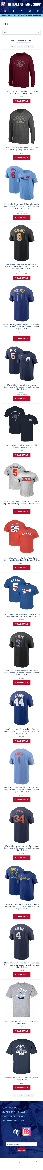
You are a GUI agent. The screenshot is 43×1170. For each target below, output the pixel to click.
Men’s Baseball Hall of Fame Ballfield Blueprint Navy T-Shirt (21, 446)
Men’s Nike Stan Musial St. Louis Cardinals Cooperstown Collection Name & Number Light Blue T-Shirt (21, 206)
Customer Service (14, 1116)
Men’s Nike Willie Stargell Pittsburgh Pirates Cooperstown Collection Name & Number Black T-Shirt (21, 266)
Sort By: (13, 40)
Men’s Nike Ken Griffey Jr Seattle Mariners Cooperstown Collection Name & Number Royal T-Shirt (21, 907)
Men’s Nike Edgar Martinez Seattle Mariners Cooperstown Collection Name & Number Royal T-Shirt (21, 327)
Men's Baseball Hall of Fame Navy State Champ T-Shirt (21, 1079)
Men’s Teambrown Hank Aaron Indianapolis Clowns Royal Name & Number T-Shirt (21, 615)
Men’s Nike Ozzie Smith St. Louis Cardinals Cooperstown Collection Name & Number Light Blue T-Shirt (21, 790)
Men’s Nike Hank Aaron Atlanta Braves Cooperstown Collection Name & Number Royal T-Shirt (21, 731)
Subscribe (21, 1150)
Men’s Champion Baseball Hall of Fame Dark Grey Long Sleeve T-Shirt (21, 149)
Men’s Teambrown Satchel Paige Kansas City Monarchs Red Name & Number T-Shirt (21, 559)
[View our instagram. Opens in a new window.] (26, 1131)
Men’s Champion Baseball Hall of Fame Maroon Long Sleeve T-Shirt (21, 92)
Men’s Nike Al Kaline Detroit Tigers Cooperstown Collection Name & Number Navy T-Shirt (21, 387)
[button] (21, 32)
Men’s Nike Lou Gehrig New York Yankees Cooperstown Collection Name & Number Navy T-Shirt (21, 965)
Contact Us (9, 1108)
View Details (21, 101)
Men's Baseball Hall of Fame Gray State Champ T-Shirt (21, 1022)
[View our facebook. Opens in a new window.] (17, 1132)
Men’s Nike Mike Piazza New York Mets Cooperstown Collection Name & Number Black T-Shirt (21, 673)
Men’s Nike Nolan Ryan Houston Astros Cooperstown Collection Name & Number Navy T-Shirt (21, 848)
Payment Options (13, 1120)
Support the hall (13, 1112)
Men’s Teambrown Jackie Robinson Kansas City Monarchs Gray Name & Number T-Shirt (21, 503)
